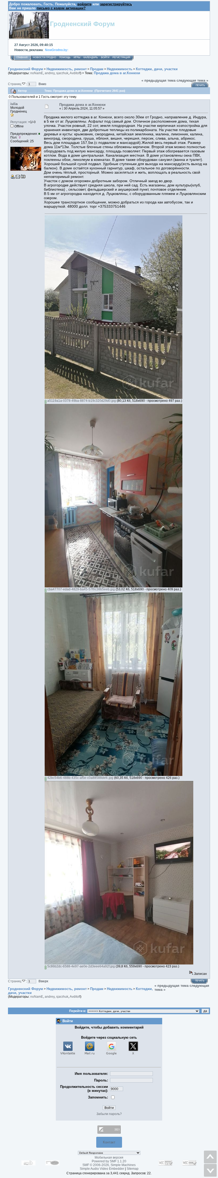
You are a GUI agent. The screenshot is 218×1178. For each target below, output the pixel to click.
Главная (22, 57)
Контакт (109, 1142)
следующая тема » (192, 80)
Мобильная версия (109, 1157)
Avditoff (75, 73)
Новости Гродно (44, 57)
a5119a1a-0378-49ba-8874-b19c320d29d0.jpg (81, 401)
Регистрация (121, 57)
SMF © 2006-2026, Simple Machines (109, 1165)
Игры (77, 57)
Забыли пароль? (109, 1114)
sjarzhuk (62, 73)
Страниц (15, 84)
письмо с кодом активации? (61, 8)
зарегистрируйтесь (116, 4)
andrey (49, 73)
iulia (14, 104)
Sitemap (133, 1169)
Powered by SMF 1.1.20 (109, 1161)
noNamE (36, 73)
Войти (105, 57)
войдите (84, 4)
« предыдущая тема (158, 80)
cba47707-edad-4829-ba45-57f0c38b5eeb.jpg (81, 589)
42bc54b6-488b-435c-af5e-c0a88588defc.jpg (80, 778)
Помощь (64, 57)
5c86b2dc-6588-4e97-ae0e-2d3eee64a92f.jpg (81, 966)
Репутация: (18, 122)
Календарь (90, 57)
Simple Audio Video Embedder (102, 1169)
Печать (200, 85)
